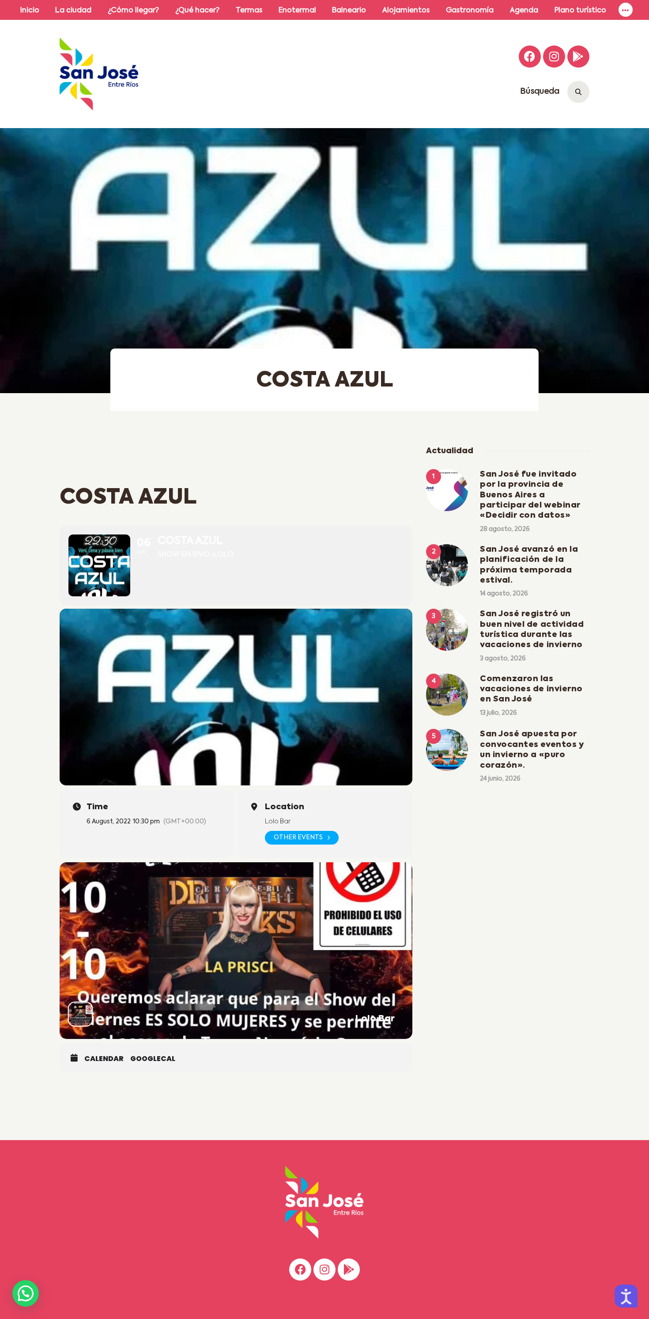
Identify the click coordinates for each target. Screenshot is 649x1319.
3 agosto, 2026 (503, 659)
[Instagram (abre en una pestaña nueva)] (554, 56)
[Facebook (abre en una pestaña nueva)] (530, 56)
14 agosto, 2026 (504, 594)
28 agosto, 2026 (505, 529)
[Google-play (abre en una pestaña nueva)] (578, 56)
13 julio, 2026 (498, 713)
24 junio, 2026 (500, 779)
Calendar (104, 1058)
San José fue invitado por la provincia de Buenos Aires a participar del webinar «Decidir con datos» (530, 495)
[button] (25, 1293)
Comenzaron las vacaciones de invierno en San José (531, 689)
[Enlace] (625, 10)
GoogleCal (152, 1058)
